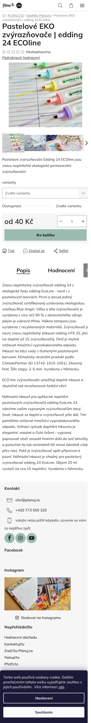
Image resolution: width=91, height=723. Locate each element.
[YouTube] (32, 538)
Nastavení (44, 698)
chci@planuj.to (27, 500)
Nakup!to (11, 657)
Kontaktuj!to (14, 644)
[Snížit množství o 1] (61, 221)
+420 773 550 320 (31, 510)
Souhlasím (44, 712)
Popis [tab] (23, 270)
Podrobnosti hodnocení (21, 57)
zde (61, 687)
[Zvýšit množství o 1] (83, 221)
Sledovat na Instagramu (41, 617)
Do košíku (45, 235)
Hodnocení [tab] (61, 270)
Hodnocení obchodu (20, 637)
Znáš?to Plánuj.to (18, 650)
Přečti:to (11, 664)
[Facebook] (9, 538)
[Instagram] (20, 538)
